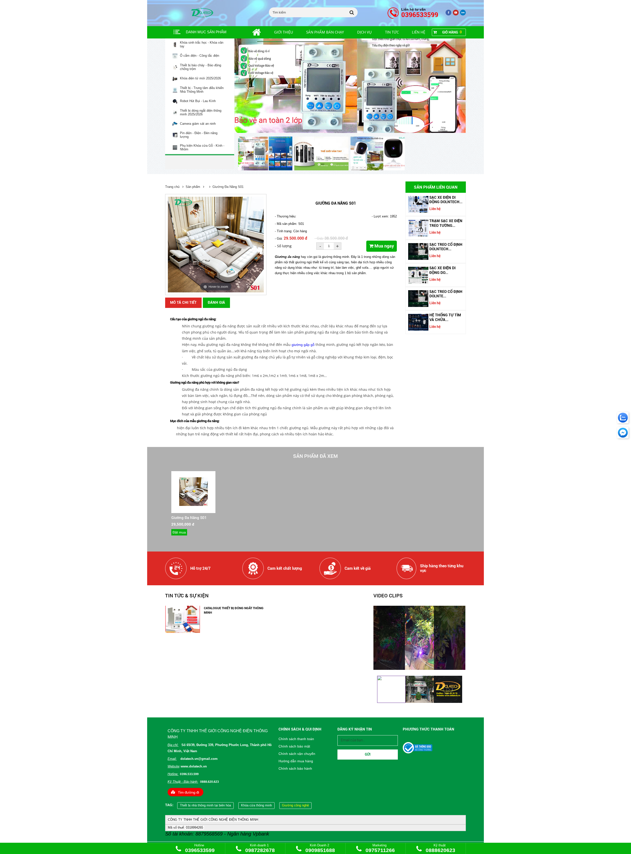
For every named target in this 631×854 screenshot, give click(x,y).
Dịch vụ (364, 32)
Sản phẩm (193, 187)
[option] (266, 154)
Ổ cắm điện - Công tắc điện (199, 55)
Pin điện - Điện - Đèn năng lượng (198, 135)
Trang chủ (172, 187)
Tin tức (392, 32)
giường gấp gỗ (303, 345)
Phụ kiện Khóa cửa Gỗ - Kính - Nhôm (202, 147)
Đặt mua (179, 532)
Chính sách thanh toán (296, 739)
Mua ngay (383, 246)
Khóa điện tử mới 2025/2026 (200, 78)
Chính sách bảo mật (294, 746)
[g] (456, 14)
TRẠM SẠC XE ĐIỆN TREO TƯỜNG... (445, 223)
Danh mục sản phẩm (206, 32)
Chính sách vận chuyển (297, 754)
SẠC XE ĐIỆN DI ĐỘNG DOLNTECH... (445, 199)
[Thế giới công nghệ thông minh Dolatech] (448, 14)
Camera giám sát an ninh (198, 123)
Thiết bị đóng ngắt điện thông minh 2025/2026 (200, 112)
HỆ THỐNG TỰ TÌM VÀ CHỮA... (445, 317)
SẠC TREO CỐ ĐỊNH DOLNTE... (445, 293)
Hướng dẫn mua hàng (296, 761)
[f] (463, 14)
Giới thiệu (283, 32)
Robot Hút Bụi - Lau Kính (198, 101)
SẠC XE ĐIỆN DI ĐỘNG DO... (442, 270)
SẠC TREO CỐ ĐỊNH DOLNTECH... (445, 246)
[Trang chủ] (251, 32)
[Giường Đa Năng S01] (193, 505)
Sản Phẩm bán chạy (325, 32)
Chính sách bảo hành (295, 768)
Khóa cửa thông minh (256, 805)
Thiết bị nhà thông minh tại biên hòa (205, 805)
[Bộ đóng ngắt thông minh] (350, 85)
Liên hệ (418, 32)
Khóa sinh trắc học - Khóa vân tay (201, 44)
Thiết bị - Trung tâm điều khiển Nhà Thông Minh (202, 89)
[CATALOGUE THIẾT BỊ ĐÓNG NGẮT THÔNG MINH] (182, 632)
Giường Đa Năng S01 (228, 187)
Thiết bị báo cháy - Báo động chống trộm (200, 67)
